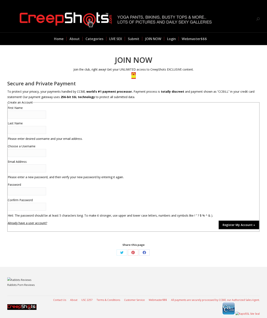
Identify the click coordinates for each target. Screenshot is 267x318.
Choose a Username (21, 146)
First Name (15, 108)
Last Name (15, 123)
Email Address (17, 162)
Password (14, 185)
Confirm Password (20, 200)
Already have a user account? (27, 223)
